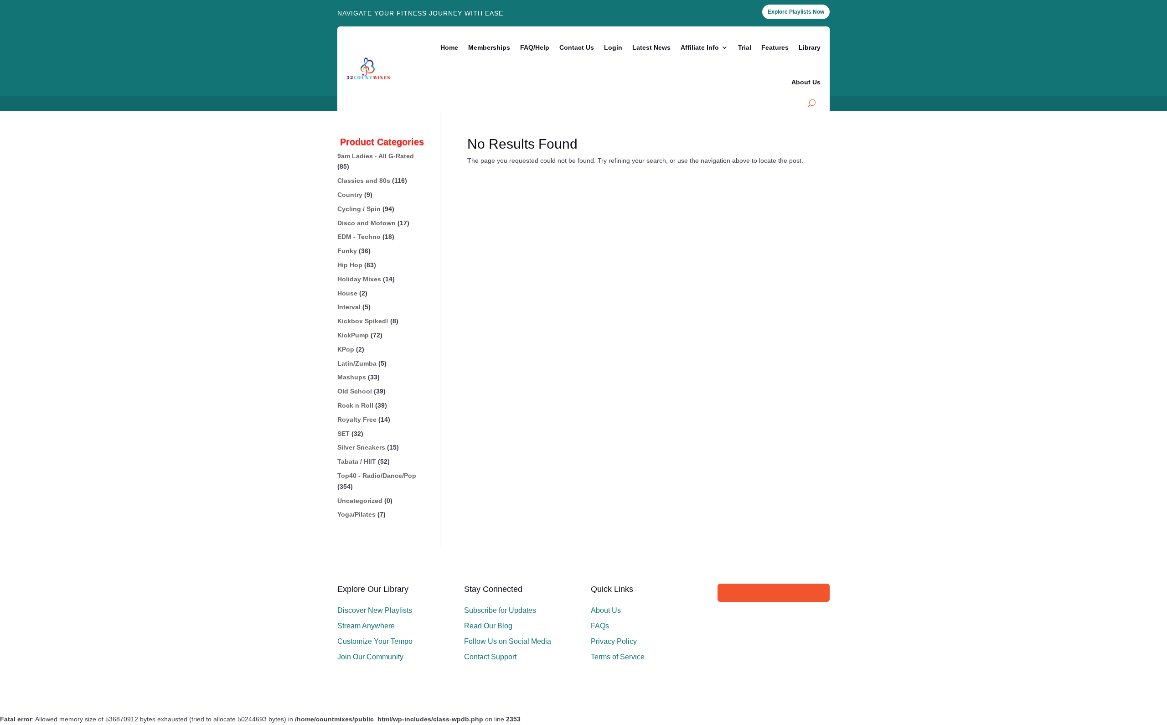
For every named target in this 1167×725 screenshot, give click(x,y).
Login (613, 47)
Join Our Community (370, 657)
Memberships (489, 47)
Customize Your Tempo (375, 641)
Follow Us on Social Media (507, 641)
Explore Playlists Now (796, 12)
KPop (345, 349)
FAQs (600, 626)
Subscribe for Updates (500, 610)
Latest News (651, 47)
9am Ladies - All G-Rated (375, 156)
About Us (806, 82)
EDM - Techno (359, 236)
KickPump (353, 335)
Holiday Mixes (359, 279)
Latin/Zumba (357, 363)
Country (349, 194)
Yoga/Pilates (356, 514)
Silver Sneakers (361, 447)
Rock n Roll (355, 405)
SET (343, 433)
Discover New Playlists (374, 610)
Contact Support (490, 657)
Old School (354, 391)
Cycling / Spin (359, 208)
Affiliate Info (700, 47)
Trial (744, 47)
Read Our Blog (488, 626)
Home (449, 47)
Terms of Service (618, 657)
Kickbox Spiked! (362, 321)
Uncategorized (359, 500)
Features (775, 47)
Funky (347, 250)
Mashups (351, 377)
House (347, 293)
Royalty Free (357, 419)
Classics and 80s (363, 180)
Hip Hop (349, 265)
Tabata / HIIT (356, 461)
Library (810, 47)
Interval (349, 307)
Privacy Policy (614, 641)
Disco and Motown (366, 223)
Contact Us (576, 47)
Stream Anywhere (366, 626)
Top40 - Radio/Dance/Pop (376, 475)
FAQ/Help (534, 47)
